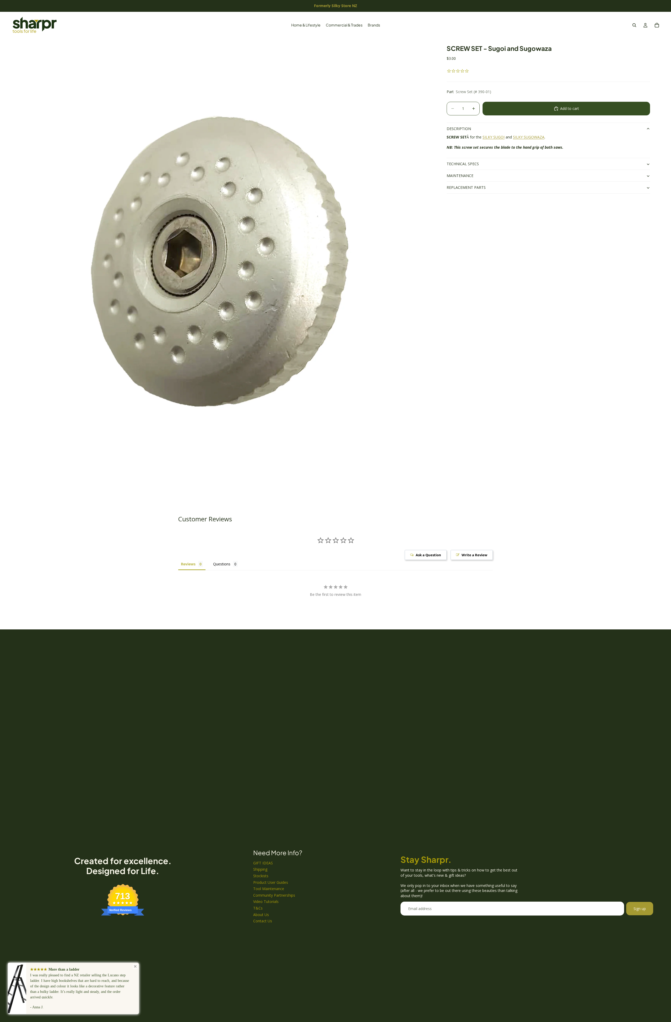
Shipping (260, 869)
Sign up (640, 908)
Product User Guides (270, 882)
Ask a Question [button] (428, 555)
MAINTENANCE (460, 175)
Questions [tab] (221, 563)
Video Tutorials (266, 901)
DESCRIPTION (459, 128)
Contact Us (262, 920)
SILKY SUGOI (494, 137)
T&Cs (258, 908)
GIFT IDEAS (263, 862)
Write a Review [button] (474, 555)
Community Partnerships (274, 895)
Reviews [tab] (188, 563)
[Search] (634, 25)
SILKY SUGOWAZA (528, 137)
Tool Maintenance (268, 888)
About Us (261, 914)
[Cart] (657, 25)
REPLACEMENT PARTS (466, 187)
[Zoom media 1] (227, 264)
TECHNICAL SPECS (463, 164)
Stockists (260, 875)
